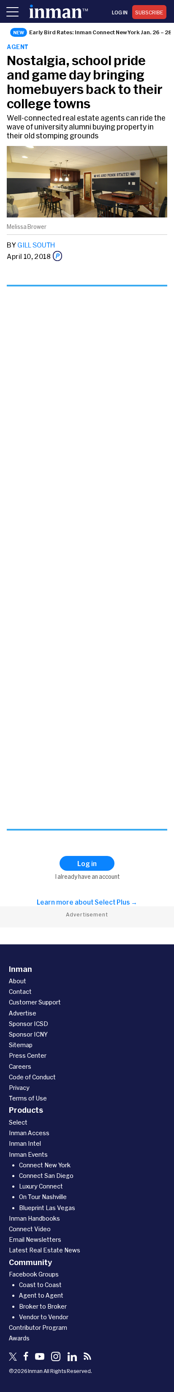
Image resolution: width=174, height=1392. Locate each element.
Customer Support (35, 1002)
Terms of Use (28, 1098)
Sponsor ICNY (28, 1034)
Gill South (36, 245)
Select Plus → (116, 902)
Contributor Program (38, 1327)
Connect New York (45, 1165)
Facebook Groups (34, 1274)
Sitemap (21, 1044)
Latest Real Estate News (44, 1250)
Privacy (19, 1087)
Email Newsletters (35, 1239)
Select (18, 1122)
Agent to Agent (41, 1295)
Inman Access (29, 1132)
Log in (120, 12)
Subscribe (149, 12)
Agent (17, 46)
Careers (20, 1066)
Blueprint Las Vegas (47, 1207)
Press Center (27, 1055)
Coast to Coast (40, 1284)
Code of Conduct (32, 1077)
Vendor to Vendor (43, 1316)
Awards (19, 1338)
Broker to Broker (43, 1306)
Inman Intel (25, 1143)
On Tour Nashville (43, 1196)
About (17, 981)
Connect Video (30, 1228)
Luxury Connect (41, 1186)
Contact (20, 991)
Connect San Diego (46, 1175)
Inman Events (28, 1154)
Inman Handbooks (34, 1218)
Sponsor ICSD (28, 1023)
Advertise (22, 1013)
